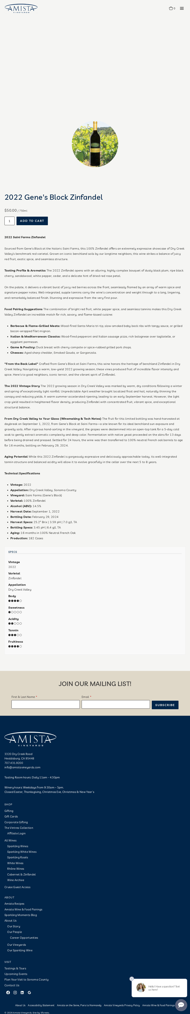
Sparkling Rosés (17, 857)
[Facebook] (8, 992)
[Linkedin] (22, 992)
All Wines (10, 840)
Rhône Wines (15, 868)
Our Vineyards (16, 944)
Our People (14, 932)
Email (85, 697)
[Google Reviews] (29, 992)
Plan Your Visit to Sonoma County (26, 979)
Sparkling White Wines (22, 852)
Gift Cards (11, 816)
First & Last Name (23, 697)
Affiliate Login (16, 833)
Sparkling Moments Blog (20, 915)
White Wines (15, 863)
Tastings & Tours (15, 968)
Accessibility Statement (41, 1005)
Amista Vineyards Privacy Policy (122, 1005)
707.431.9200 (13, 763)
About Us (10, 920)
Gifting (8, 811)
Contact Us (11, 985)
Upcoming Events (15, 974)
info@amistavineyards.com (22, 767)
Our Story (13, 926)
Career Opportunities (24, 937)
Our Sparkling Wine (19, 950)
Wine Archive (15, 880)
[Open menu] (182, 8)
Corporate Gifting (16, 822)
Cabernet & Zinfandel (21, 874)
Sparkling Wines (17, 846)
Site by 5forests (41, 1012)
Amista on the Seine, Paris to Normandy (79, 1005)
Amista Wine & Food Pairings (23, 909)
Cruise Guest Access (17, 887)
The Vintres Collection (18, 828)
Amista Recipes (14, 903)
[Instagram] (15, 992)
